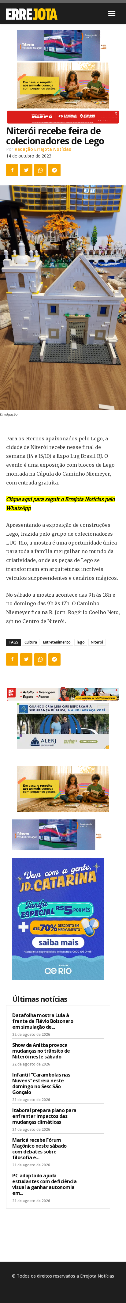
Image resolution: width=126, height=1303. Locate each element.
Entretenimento (57, 642)
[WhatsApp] (40, 170)
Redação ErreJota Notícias (43, 149)
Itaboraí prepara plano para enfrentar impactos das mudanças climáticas (44, 1116)
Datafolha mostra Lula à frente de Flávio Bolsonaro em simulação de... (42, 1021)
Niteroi (97, 642)
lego (81, 642)
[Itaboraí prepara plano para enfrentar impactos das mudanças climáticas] (92, 1118)
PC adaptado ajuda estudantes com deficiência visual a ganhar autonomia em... (44, 1184)
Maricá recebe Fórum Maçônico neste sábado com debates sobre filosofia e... (39, 1149)
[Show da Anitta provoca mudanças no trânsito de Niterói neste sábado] (92, 1053)
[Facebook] (12, 170)
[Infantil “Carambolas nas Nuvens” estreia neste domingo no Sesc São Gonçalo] (92, 1083)
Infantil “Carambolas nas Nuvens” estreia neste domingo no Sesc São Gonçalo (41, 1083)
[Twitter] (26, 170)
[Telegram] (54, 170)
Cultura (30, 642)
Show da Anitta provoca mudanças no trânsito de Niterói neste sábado (41, 1051)
